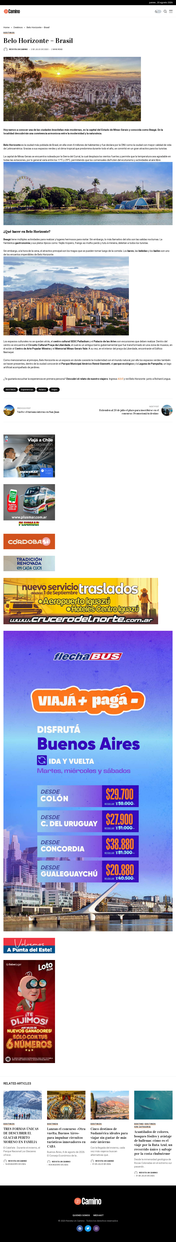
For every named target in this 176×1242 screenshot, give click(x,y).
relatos (42, 389)
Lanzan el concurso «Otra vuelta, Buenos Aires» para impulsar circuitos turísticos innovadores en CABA (66, 1137)
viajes (54, 389)
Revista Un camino (18, 49)
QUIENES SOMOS (81, 1215)
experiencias (27, 389)
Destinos (18, 27)
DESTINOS (11, 389)
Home (6, 27)
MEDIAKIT (98, 1215)
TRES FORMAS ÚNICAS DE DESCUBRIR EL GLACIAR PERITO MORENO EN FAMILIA (20, 1135)
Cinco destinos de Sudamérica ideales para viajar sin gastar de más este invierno (109, 1135)
